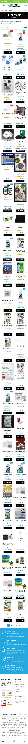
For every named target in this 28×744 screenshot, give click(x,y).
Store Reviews (18, 694)
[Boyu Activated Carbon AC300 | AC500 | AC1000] (20, 135)
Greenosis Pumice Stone (20, 567)
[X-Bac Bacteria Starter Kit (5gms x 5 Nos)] (8, 293)
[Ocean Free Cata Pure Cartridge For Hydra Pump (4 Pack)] (8, 536)
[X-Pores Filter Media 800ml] (8, 86)
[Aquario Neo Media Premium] (20, 343)
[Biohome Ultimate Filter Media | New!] (8, 268)
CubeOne (7, 167)
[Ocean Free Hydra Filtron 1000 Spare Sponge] (20, 514)
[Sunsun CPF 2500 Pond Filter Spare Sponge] (8, 560)
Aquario (20, 352)
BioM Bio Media (20, 403)
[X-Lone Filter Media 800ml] (20, 192)
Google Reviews (19, 698)
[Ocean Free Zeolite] (20, 421)
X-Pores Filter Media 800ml (7, 94)
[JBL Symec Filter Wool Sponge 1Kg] (8, 514)
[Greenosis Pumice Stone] (20, 560)
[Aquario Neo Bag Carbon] (20, 491)
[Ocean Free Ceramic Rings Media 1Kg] (20, 85)
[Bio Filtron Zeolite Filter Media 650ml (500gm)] (20, 243)
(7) (10, 143)
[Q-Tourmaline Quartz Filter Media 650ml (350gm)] (20, 318)
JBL (7, 523)
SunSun (7, 570)
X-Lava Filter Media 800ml (20, 173)
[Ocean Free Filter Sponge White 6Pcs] (8, 219)
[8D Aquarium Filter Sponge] (8, 159)
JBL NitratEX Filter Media (7, 613)
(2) (10, 117)
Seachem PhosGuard (7, 250)
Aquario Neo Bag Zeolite (7, 451)
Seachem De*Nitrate (20, 300)
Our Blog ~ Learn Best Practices (20, 702)
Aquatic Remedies (7, 95)
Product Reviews (19, 696)
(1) (10, 199)
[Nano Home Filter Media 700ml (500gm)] (20, 369)
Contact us (17, 691)
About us (17, 689)
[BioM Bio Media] (20, 396)
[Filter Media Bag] (8, 61)
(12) (10, 97)
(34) (23, 46)
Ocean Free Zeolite (20, 428)
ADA (7, 41)
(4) (10, 169)
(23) (10, 70)
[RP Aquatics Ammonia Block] (8, 491)
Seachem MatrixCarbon (8, 403)
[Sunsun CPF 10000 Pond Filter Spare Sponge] (20, 583)
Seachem (20, 44)
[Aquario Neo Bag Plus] (8, 583)
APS (20, 120)
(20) (23, 70)
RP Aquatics (20, 454)
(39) (10, 43)
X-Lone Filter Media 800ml (20, 203)
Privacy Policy (18, 681)
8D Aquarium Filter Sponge (7, 166)
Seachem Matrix (20, 43)
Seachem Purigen (20, 67)
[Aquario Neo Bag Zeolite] (8, 444)
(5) (23, 230)
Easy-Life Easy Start (7, 196)
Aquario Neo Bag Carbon (20, 497)
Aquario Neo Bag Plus (7, 590)
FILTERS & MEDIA (9, 21)
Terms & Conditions (19, 686)
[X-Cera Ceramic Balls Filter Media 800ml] (8, 342)
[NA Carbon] (20, 534)
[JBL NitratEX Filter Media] (8, 606)
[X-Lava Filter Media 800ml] (20, 162)
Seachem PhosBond (7, 474)
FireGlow (20, 405)
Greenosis (20, 568)
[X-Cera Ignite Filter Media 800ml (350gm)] (8, 318)
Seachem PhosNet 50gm (20, 474)
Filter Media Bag (7, 67)
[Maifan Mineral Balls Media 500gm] (8, 371)
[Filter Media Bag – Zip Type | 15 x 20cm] (20, 110)
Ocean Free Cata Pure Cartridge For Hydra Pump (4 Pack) (7, 544)
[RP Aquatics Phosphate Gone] (20, 444)
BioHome (7, 277)
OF (20, 95)
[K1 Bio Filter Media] (8, 134)
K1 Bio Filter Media (7, 140)
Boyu (20, 144)
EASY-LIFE (7, 197)
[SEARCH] (25, 10)
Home (2, 21)
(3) (10, 230)
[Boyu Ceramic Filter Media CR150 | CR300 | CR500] (20, 268)
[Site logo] (14, 5)
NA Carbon (20, 538)
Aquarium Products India (7, 69)
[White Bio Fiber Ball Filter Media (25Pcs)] (8, 421)
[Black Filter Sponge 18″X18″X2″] (20, 219)
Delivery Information (19, 684)
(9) (23, 96)
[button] (8, 52)
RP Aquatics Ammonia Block (8, 497)
